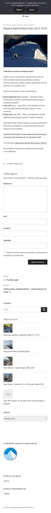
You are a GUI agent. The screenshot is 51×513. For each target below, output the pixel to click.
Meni (27, 16)
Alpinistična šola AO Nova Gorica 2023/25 (31, 143)
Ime (5, 216)
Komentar (8, 183)
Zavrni (32, 10)
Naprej (19, 10)
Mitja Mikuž (29, 25)
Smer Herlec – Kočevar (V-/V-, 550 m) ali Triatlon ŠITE (24, 384)
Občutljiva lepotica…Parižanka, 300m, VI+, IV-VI (21, 335)
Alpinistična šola (15, 164)
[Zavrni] (48, 7)
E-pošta (7, 228)
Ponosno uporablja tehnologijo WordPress (19, 507)
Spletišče (7, 240)
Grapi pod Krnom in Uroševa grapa (16, 351)
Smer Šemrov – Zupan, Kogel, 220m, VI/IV (19, 368)
